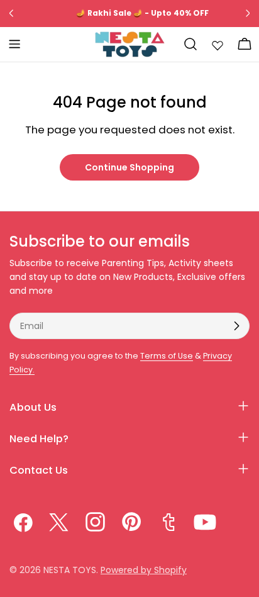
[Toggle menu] (14, 44)
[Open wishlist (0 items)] (217, 44)
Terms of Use (166, 355)
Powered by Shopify (144, 570)
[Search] (190, 44)
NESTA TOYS (69, 570)
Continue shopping (129, 167)
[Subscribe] (236, 326)
